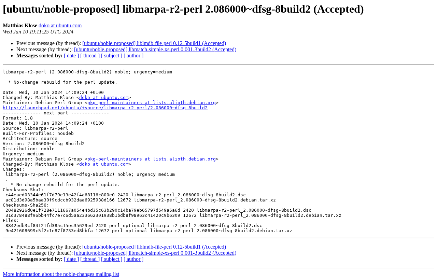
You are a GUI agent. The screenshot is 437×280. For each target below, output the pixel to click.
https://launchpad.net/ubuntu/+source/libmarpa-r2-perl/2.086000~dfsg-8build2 (105, 107)
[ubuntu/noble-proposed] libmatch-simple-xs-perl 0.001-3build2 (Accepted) (155, 49)
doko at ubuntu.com (60, 25)
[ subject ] (111, 55)
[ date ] (71, 55)
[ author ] (133, 55)
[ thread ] (90, 55)
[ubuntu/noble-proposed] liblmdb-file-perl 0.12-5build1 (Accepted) (154, 43)
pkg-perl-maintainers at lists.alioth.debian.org (151, 102)
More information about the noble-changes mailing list (61, 274)
